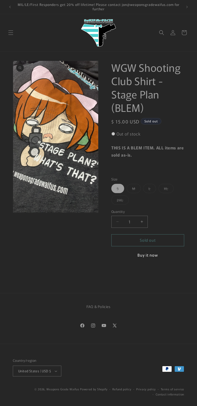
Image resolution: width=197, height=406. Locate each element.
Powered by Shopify (93, 389)
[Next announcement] (187, 7)
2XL (123, 201)
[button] (10, 32)
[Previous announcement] (10, 7)
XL (169, 189)
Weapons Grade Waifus (63, 389)
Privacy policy (146, 389)
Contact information (170, 394)
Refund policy (121, 389)
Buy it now (147, 255)
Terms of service (172, 389)
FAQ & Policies (98, 306)
